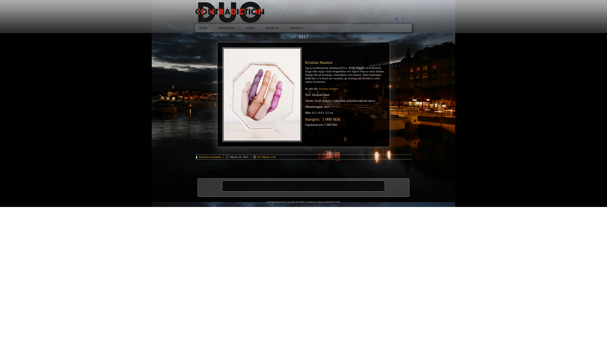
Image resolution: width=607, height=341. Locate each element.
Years (250, 28)
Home (203, 28)
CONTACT (296, 28)
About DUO (226, 28)
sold (273, 157)
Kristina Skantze (328, 88)
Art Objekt (263, 157)
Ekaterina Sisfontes (210, 157)
